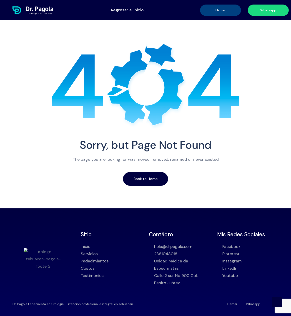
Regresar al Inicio (127, 10)
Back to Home (145, 178)
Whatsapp (268, 10)
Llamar (221, 10)
